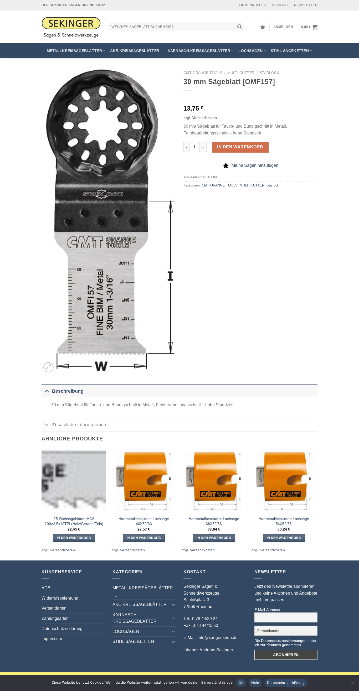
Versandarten (54, 608)
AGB (46, 588)
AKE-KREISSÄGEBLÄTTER (134, 51)
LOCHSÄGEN (250, 51)
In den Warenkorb (240, 147)
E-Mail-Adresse (267, 609)
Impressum (52, 638)
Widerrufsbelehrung (60, 598)
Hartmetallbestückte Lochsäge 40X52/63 (144, 521)
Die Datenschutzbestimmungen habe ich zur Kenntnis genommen (285, 642)
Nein (255, 682)
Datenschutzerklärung (62, 628)
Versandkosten (204, 118)
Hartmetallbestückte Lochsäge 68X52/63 (214, 521)
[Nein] (352, 684)
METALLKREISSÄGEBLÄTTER (74, 51)
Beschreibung (68, 391)
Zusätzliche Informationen (79, 424)
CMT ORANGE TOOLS (202, 73)
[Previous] (42, 504)
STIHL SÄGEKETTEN (290, 51)
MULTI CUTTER (240, 73)
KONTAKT (280, 5)
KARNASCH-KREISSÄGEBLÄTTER (199, 51)
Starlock (269, 73)
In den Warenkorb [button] (74, 537)
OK (241, 682)
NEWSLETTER (305, 5)
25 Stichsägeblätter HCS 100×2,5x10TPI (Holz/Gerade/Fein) (74, 521)
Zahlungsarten (55, 618)
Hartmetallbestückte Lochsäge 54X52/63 (284, 521)
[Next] (316, 504)
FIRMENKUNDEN (252, 5)
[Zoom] (48, 367)
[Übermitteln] (239, 27)
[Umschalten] (47, 391)
